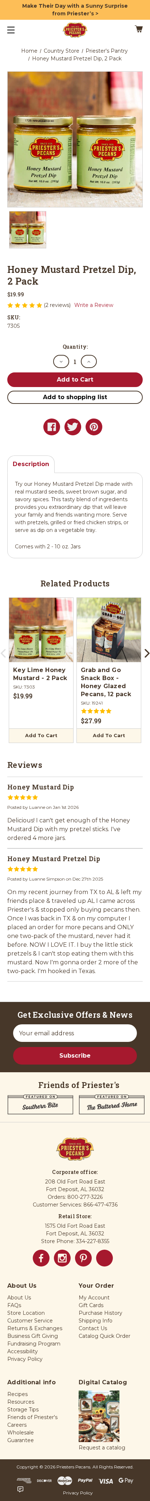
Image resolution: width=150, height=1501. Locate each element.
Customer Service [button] (30, 1320)
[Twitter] (72, 427)
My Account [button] (94, 1297)
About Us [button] (19, 1297)
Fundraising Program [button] (33, 1343)
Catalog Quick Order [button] (104, 1336)
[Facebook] (51, 427)
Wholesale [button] (20, 1432)
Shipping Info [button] (95, 1320)
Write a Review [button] (93, 305)
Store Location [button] (26, 1313)
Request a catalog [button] (102, 1447)
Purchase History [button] (100, 1313)
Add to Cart (41, 735)
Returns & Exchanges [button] (34, 1328)
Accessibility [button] (22, 1351)
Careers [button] (17, 1425)
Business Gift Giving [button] (32, 1336)
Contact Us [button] (93, 1328)
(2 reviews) (58, 305)
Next (146, 656)
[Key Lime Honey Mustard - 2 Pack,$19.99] (41, 630)
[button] (99, 1417)
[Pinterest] (94, 427)
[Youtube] (104, 1258)
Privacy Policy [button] (25, 1359)
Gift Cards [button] (91, 1305)
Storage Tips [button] (23, 1409)
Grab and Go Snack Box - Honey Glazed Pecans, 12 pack (106, 682)
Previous (3, 656)
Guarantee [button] (20, 1440)
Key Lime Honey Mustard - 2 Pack (40, 674)
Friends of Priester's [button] (32, 1417)
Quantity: (75, 346)
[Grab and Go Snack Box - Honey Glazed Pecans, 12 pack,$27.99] (109, 630)
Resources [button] (20, 1402)
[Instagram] (62, 1258)
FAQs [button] (14, 1305)
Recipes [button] (17, 1394)
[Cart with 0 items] (129, 30)
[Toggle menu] (17, 30)
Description (31, 464)
